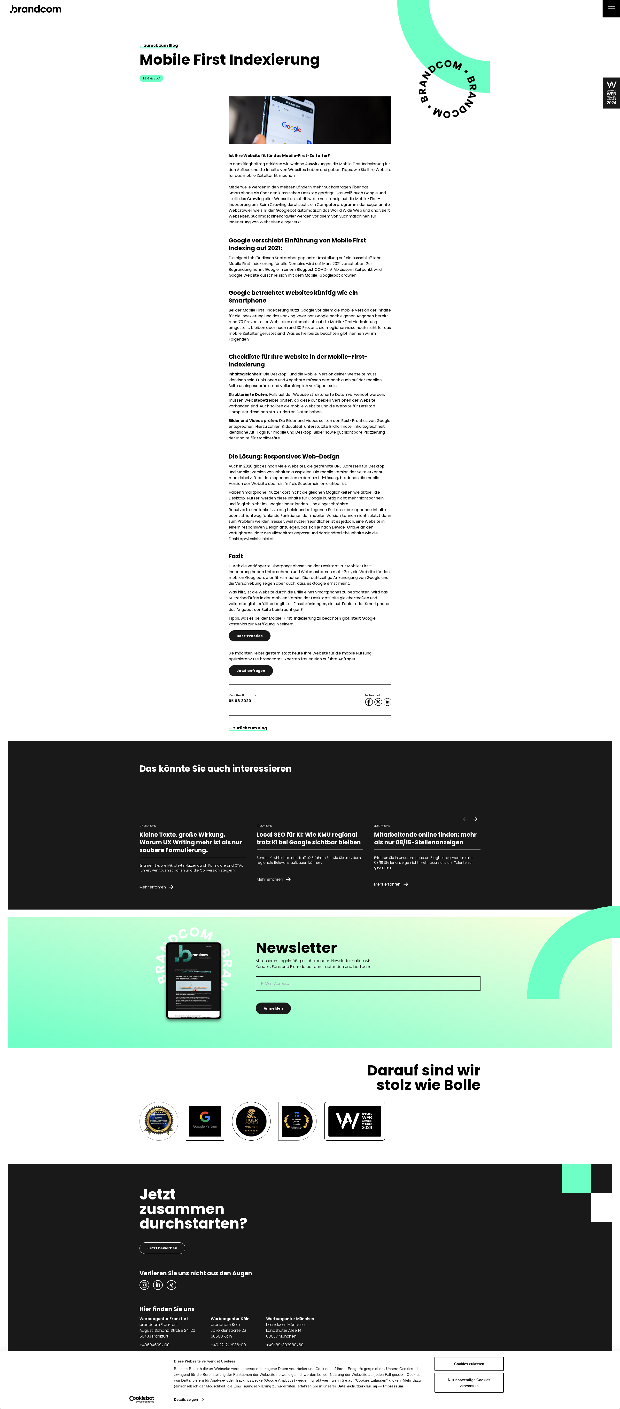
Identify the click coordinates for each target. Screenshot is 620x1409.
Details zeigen (186, 1399)
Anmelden (273, 1008)
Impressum (393, 1386)
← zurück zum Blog (159, 45)
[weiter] (475, 819)
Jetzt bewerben (162, 1248)
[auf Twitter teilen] (378, 702)
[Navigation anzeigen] (611, 8)
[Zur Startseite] (35, 8)
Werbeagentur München (290, 1319)
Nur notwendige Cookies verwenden (469, 1382)
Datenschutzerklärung (357, 1386)
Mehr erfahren (153, 887)
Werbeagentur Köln (230, 1319)
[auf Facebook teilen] (369, 702)
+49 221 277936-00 (228, 1345)
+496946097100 (155, 1345)
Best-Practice (250, 636)
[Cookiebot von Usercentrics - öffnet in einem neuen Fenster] (142, 1399)
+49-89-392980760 (284, 1345)
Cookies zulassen (469, 1364)
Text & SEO (151, 78)
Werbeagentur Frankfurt (164, 1319)
